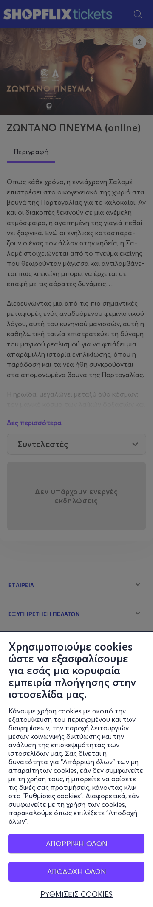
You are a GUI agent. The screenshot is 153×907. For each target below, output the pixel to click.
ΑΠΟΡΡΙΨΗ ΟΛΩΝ (77, 843)
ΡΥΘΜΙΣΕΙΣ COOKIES (76, 894)
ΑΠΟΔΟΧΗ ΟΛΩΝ (76, 871)
